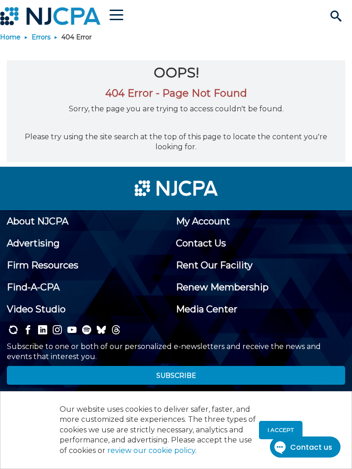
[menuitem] (37, 221)
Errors (41, 37)
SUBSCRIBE (176, 375)
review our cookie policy (151, 450)
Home (10, 37)
